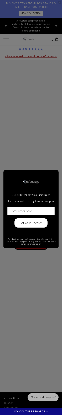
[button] (31, 411)
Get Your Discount (31, 223)
